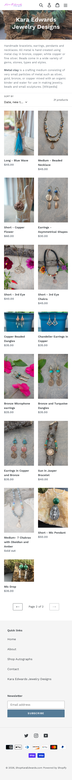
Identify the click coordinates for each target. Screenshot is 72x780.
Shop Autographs (19, 659)
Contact (13, 669)
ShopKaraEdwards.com (29, 767)
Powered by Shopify (54, 767)
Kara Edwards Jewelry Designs (29, 679)
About (11, 649)
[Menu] (65, 5)
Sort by (8, 96)
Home (11, 639)
